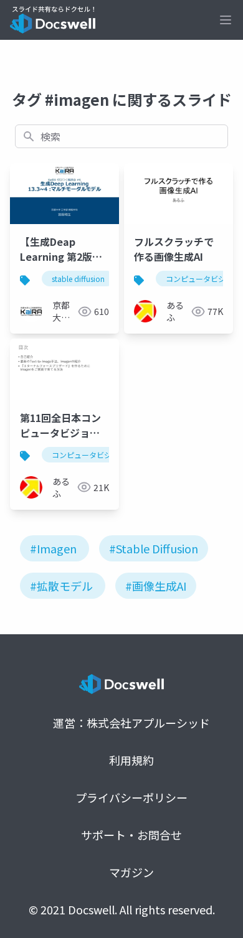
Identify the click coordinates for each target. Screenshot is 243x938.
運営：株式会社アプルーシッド (131, 723)
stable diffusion (78, 278)
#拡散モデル (61, 586)
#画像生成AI (155, 586)
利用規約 (131, 760)
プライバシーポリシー (131, 797)
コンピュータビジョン (89, 454)
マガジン (131, 872)
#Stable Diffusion (153, 548)
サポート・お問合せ (131, 835)
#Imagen (53, 548)
